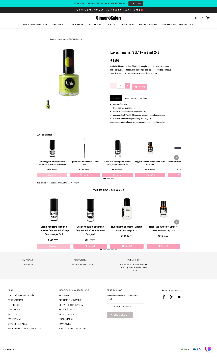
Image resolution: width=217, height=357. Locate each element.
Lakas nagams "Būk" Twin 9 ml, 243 (70, 39)
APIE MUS (64, 296)
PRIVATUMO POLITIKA (71, 305)
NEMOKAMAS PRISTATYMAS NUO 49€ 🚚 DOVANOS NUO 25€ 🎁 (108, 10)
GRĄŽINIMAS (66, 319)
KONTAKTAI (65, 324)
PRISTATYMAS (66, 314)
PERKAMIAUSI (59, 24)
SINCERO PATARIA (148, 24)
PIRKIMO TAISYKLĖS (70, 300)
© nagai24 (9, 349)
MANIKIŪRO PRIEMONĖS (35, 24)
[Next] (176, 157)
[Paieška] (202, 18)
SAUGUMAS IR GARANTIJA (72, 329)
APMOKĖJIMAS (67, 310)
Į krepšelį (86, 175)
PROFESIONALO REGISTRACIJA (178, 24)
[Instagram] (172, 297)
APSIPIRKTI (135, 3)
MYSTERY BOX (96, 24)
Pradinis (53, 39)
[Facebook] (164, 297)
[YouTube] (179, 297)
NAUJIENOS (78, 24)
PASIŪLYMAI (128, 24)
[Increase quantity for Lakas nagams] (127, 86)
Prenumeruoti (120, 315)
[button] (209, 349)
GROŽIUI (112, 24)
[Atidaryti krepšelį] (208, 18)
